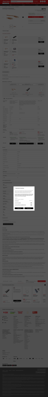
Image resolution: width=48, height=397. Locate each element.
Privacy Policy (16, 199)
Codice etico (19, 199)
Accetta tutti (29, 208)
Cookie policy (22, 199)
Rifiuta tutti (19, 208)
